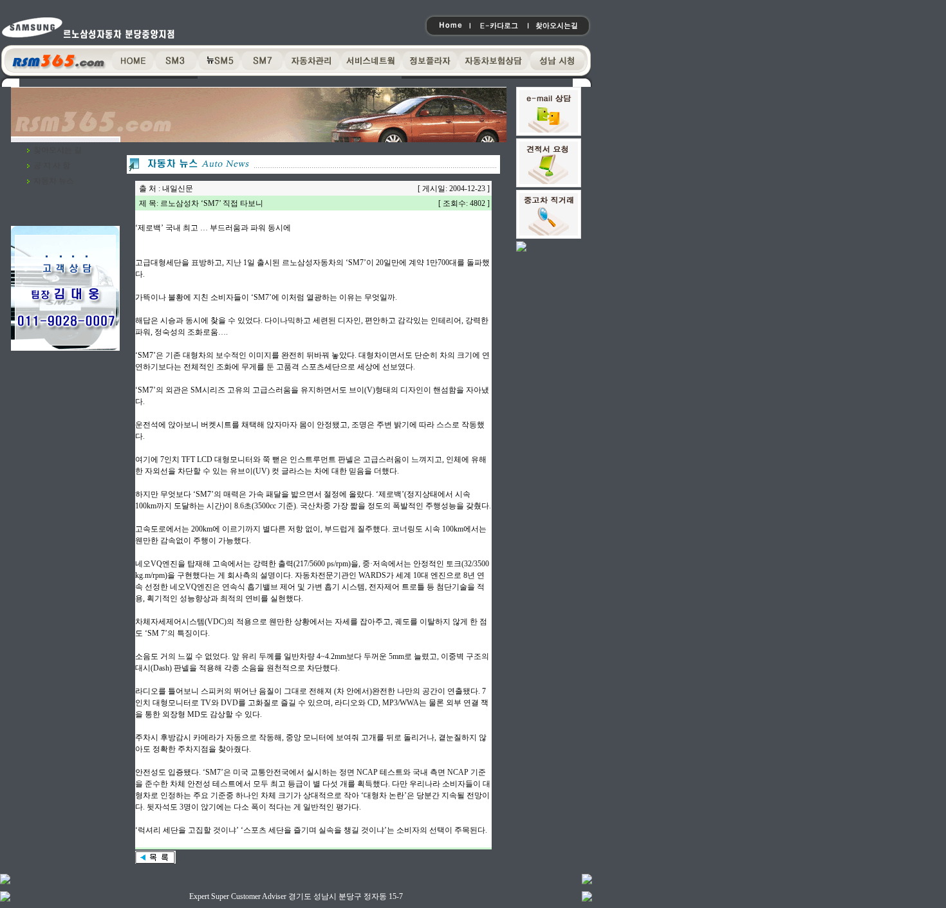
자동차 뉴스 (53, 180)
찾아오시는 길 (57, 149)
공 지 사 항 (51, 165)
